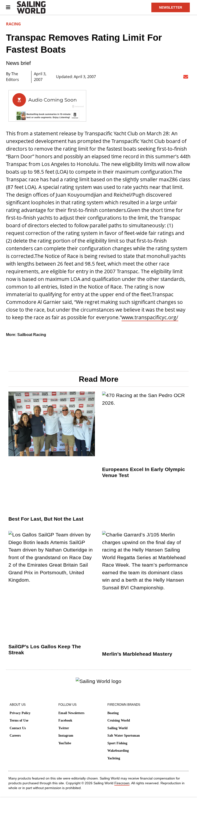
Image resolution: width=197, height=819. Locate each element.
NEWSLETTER (170, 7)
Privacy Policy (20, 713)
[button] (140, 77)
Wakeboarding (118, 750)
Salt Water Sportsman (123, 735)
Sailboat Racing (31, 335)
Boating (113, 713)
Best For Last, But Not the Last (45, 519)
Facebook (65, 720)
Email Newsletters (71, 713)
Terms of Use (19, 720)
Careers (15, 735)
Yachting (113, 758)
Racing (13, 24)
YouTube (64, 743)
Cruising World (118, 720)
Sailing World (117, 728)
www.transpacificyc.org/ (150, 317)
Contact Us (18, 728)
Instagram (65, 735)
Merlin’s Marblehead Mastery (137, 654)
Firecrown (121, 783)
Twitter (63, 728)
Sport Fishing (117, 743)
